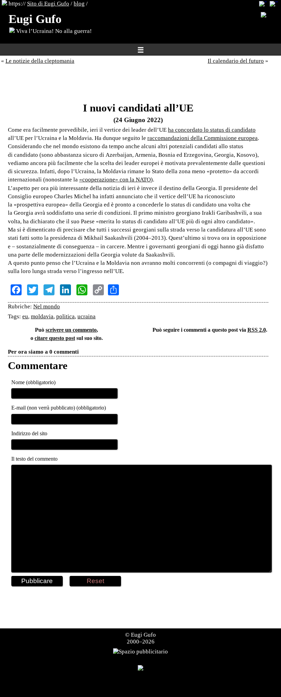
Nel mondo (46, 306)
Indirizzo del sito (29, 433)
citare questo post (55, 338)
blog (79, 3)
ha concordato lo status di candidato (212, 130)
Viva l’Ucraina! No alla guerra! (53, 31)
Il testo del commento (34, 459)
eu (25, 316)
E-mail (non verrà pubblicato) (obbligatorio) (58, 408)
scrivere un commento (71, 330)
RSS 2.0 (256, 330)
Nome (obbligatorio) (33, 382)
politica (65, 316)
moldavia (42, 316)
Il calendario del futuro (236, 61)
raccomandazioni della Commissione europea (202, 138)
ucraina (86, 316)
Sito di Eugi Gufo (48, 3)
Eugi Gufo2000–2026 (141, 638)
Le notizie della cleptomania (39, 61)
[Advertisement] (138, 85)
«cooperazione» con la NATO (115, 179)
